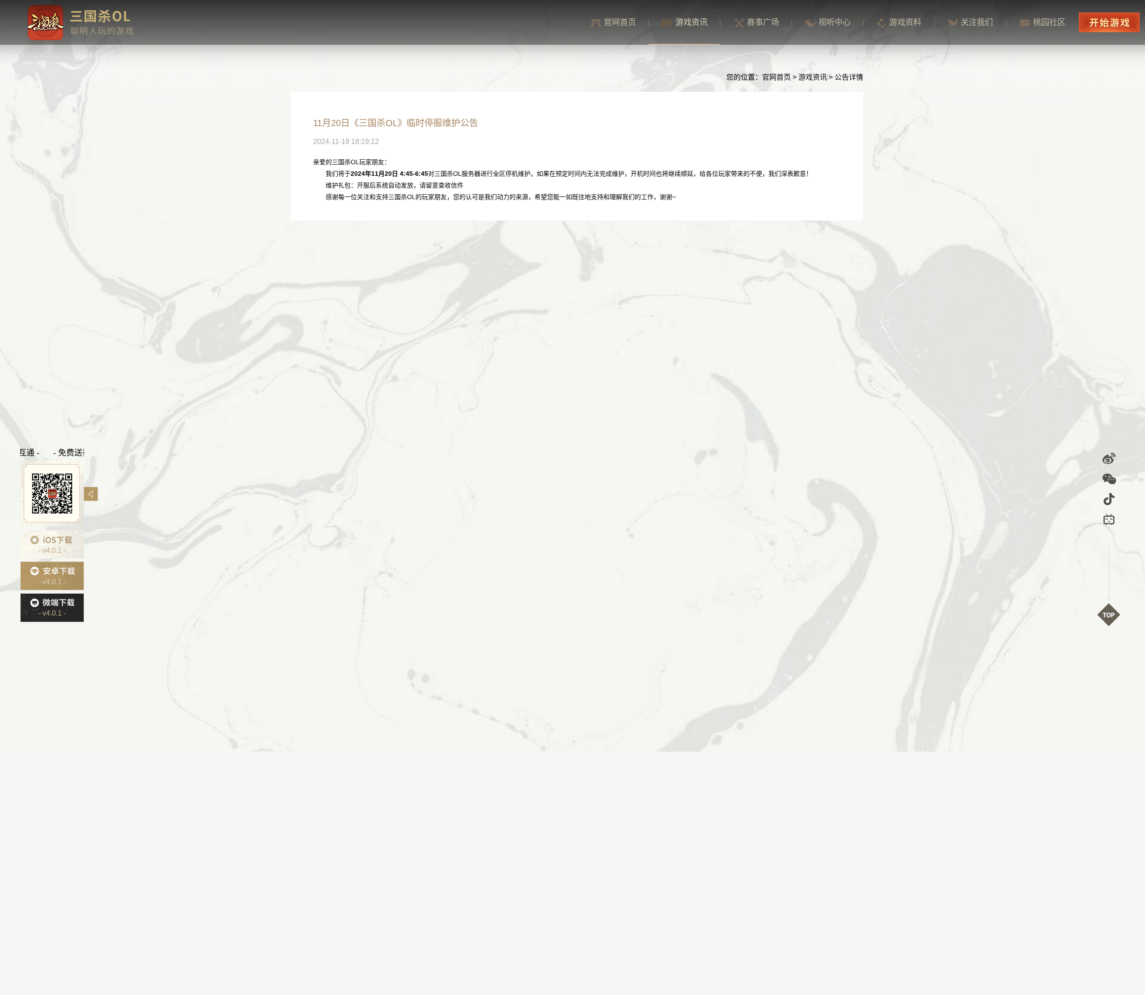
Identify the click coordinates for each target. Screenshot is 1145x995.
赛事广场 (763, 22)
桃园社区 (1049, 22)
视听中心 (834, 22)
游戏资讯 (691, 22)
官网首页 (620, 22)
